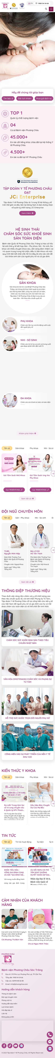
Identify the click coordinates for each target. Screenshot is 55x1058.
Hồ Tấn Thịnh (36, 553)
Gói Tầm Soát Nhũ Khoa (14, 475)
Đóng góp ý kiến (8, 1017)
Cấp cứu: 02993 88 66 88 (14, 981)
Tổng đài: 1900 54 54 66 (14, 977)
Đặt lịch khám (25, 98)
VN (29, 3)
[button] (21, 74)
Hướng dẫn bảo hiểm (9, 1004)
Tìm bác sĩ (8, 98)
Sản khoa (19, 448)
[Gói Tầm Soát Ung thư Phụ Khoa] (40, 462)
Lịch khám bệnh (7, 1007)
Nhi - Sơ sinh (40, 518)
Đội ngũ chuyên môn (9, 997)
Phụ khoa (34, 448)
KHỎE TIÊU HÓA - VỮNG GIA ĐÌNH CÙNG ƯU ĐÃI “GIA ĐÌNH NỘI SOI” (14, 872)
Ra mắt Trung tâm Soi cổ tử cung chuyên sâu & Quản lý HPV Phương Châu (14, 807)
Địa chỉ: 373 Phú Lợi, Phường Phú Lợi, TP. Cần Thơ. (23, 974)
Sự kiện (40, 842)
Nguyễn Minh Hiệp (12, 553)
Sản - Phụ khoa (22, 518)
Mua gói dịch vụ (44, 98)
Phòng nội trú (7, 1000)
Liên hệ (4, 1013)
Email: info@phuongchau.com (16, 984)
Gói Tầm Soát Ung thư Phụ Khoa (40, 476)
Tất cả (7, 448)
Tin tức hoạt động (23, 842)
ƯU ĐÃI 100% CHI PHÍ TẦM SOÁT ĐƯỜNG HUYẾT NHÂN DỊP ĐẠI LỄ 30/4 (39, 872)
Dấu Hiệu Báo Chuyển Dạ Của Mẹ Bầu (40, 806)
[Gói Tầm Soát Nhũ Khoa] (14, 462)
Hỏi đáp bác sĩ (7, 1010)
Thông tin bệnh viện (9, 994)
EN (32, 3)
